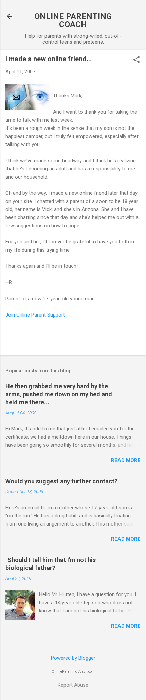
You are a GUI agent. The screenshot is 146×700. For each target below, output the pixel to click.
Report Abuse (73, 685)
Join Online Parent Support (35, 315)
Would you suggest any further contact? (61, 481)
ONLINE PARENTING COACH (73, 20)
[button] (136, 60)
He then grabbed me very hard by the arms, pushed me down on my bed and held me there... (58, 394)
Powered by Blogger (73, 658)
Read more (126, 460)
